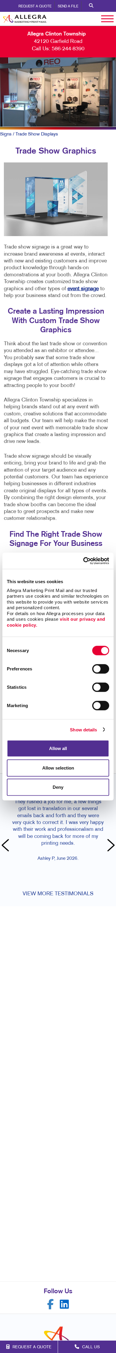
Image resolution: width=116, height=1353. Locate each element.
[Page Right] (110, 845)
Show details (83, 729)
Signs (6, 134)
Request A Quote (34, 6)
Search (91, 6)
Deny (58, 787)
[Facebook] (50, 1304)
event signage (83, 288)
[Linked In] (64, 1304)
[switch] (100, 669)
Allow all (58, 748)
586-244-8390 (68, 48)
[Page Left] (6, 845)
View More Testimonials (58, 893)
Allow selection (58, 767)
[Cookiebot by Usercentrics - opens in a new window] (83, 561)
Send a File (68, 6)
